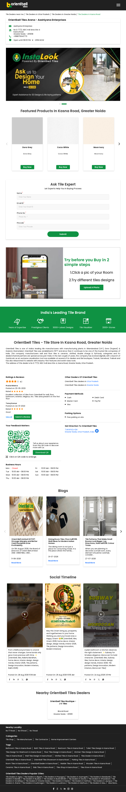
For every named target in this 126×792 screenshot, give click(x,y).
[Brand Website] (72, 789)
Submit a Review (22, 417)
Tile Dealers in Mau (97, 783)
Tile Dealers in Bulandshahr (55, 779)
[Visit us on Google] (57, 789)
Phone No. (21, 213)
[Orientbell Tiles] (17, 5)
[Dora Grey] (27, 130)
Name (20, 193)
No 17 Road (10, 730)
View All (9, 417)
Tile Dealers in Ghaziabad (99, 779)
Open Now (39, 40)
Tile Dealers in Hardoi (61, 781)
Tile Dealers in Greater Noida (38, 781)
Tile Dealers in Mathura (77, 783)
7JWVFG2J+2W (71, 429)
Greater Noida (93, 385)
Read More (16, 563)
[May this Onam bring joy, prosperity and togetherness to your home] (63, 605)
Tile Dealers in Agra (14, 777)
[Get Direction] (97, 432)
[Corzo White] (63, 130)
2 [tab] (66, 104)
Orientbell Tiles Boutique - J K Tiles (63, 702)
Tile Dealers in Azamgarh (77, 777)
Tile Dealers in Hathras (81, 781)
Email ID (20, 203)
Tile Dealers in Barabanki (100, 777)
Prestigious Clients (40, 327)
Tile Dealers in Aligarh (33, 777)
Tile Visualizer (85, 327)
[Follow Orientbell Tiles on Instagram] (68, 789)
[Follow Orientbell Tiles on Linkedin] (65, 789)
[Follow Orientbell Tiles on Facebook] (54, 789)
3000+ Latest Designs (63, 327)
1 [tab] (60, 104)
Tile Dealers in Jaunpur (102, 781)
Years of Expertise (17, 327)
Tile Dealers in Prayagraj (54, 777)
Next (118, 144)
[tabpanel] (63, 74)
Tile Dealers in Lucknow (56, 783)
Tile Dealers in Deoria (77, 779)
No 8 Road (22, 730)
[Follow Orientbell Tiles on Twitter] (61, 789)
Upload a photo (91, 287)
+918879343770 (20, 36)
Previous (7, 144)
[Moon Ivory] (98, 130)
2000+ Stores (108, 327)
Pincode (20, 222)
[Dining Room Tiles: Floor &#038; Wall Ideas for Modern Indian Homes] (63, 516)
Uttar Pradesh (92, 381)
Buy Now (27, 167)
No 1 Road (34, 730)
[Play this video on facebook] (25, 615)
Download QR (41, 452)
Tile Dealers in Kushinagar (33, 783)
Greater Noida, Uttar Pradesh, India (79, 432)
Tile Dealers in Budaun (32, 779)
